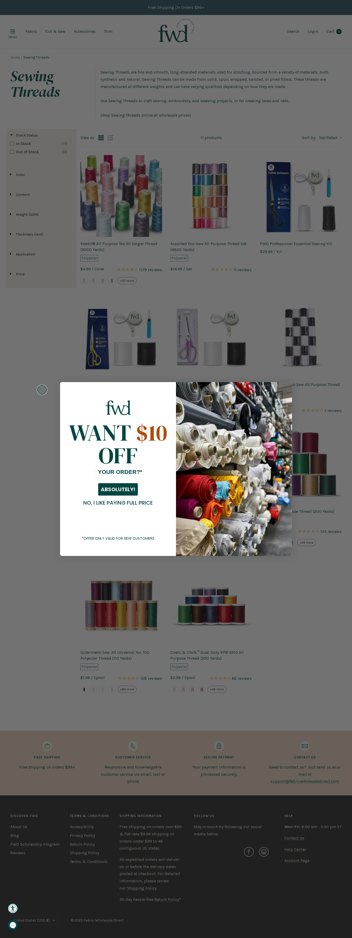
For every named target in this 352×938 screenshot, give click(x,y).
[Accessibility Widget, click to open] (13, 908)
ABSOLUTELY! (118, 489)
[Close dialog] (42, 389)
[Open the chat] (13, 925)
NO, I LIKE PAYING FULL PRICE (118, 503)
